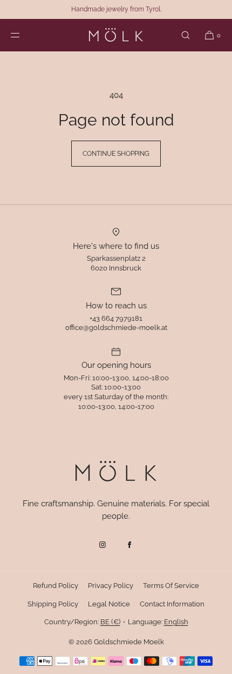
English (176, 622)
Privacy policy (110, 586)
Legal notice (109, 604)
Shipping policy (53, 604)
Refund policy (55, 586)
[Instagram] (102, 545)
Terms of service (171, 586)
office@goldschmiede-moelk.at (116, 327)
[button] (185, 35)
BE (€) (110, 622)
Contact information (172, 604)
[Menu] (24, 35)
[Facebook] (129, 545)
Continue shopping (116, 153)
